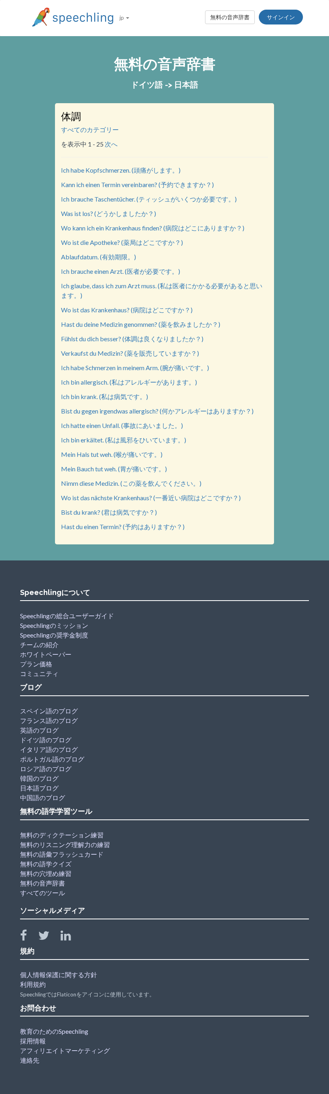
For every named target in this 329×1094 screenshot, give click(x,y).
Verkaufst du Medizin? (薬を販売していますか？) (130, 353)
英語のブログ (39, 730)
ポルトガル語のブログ (52, 759)
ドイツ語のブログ (45, 740)
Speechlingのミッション (54, 625)
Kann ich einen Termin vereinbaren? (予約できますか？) (137, 184)
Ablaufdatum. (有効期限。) (98, 257)
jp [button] (122, 17)
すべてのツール (42, 892)
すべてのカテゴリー (90, 129)
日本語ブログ (39, 788)
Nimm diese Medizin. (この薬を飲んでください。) (131, 483)
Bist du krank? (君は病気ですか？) (109, 512)
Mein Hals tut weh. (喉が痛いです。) (111, 454)
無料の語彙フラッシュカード (62, 854)
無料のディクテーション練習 (62, 835)
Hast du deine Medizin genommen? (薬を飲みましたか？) (140, 324)
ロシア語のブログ (45, 768)
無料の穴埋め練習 (45, 873)
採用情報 (33, 1041)
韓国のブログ (39, 778)
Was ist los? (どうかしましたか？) (108, 213)
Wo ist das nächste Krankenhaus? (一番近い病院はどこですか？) (151, 497)
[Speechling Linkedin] (71, 937)
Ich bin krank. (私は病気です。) (104, 396)
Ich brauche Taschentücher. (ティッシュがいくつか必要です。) (149, 199)
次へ (111, 144)
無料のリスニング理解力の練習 (65, 844)
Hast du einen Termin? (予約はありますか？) (123, 526)
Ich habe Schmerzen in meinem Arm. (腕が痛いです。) (135, 367)
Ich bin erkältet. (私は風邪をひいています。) (123, 440)
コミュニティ (39, 673)
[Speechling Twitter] (48, 937)
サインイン (281, 17)
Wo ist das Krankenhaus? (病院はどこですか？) (127, 310)
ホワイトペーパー (45, 654)
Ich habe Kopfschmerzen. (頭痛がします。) (121, 170)
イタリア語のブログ (49, 749)
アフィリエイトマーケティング (65, 1050)
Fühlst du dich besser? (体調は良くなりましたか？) (132, 338)
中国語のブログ (42, 797)
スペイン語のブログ (49, 711)
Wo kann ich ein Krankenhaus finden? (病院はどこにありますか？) (152, 228)
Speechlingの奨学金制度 (54, 635)
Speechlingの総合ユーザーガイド (67, 615)
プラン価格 (36, 664)
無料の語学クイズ (45, 864)
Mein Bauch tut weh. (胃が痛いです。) (114, 469)
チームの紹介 (39, 644)
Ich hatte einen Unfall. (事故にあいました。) (122, 425)
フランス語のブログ (49, 720)
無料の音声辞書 (230, 17)
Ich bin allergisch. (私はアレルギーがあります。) (129, 382)
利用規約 (33, 984)
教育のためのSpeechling (54, 1031)
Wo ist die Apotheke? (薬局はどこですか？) (122, 242)
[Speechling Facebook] (28, 937)
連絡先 (29, 1060)
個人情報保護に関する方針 (58, 974)
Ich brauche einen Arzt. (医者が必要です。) (120, 271)
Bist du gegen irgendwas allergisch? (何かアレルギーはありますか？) (157, 411)
